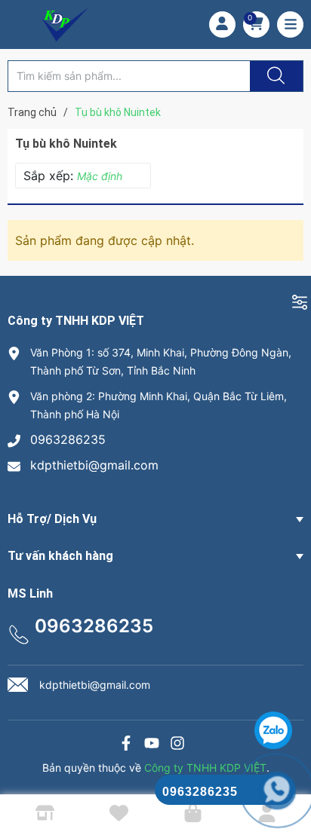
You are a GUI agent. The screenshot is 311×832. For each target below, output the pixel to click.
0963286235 (68, 439)
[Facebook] (126, 745)
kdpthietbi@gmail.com (94, 465)
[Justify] (274, 76)
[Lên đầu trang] (287, 768)
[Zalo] (151, 745)
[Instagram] (177, 745)
